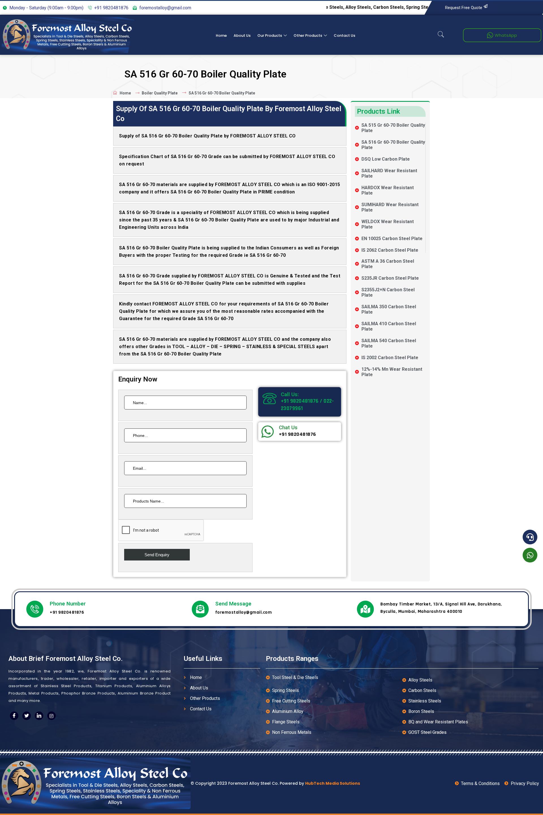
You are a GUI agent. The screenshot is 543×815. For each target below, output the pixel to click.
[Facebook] (14, 715)
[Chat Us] (267, 431)
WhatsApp (506, 35)
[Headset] (530, 537)
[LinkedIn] (39, 715)
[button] (441, 35)
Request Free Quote (463, 7)
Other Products (308, 35)
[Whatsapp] (530, 555)
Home (221, 35)
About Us (242, 35)
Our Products (269, 35)
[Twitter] (26, 715)
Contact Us (344, 35)
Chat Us (288, 427)
